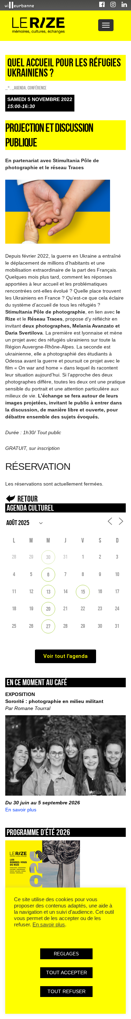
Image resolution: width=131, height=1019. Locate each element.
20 (48, 609)
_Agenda (19, 88)
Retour (27, 498)
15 (83, 592)
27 (48, 626)
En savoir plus (20, 809)
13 (48, 592)
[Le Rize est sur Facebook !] (101, 5)
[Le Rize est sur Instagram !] (113, 5)
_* (7, 88)
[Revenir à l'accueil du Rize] (38, 25)
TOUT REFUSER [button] (67, 991)
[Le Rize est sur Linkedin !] (124, 5)
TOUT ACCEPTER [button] (66, 972)
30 (48, 557)
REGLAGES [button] (66, 953)
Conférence (37, 88)
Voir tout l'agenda (65, 656)
